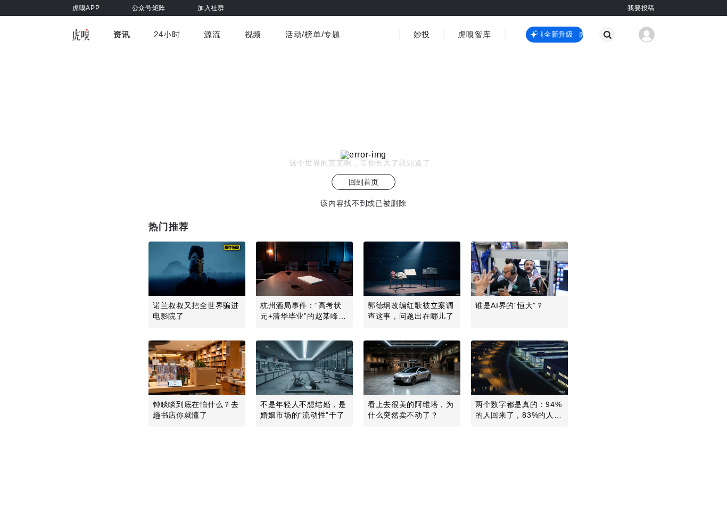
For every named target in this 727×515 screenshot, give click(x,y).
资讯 (121, 34)
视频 (253, 34)
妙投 (422, 34)
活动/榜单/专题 (313, 34)
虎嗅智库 (474, 34)
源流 (212, 34)
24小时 (167, 34)
